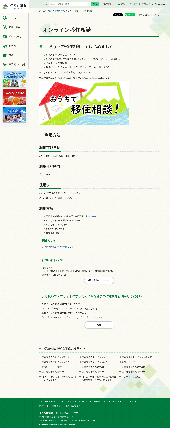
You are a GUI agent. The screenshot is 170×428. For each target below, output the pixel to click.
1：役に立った (51, 308)
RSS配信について (101, 402)
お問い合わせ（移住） (52, 367)
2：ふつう (67, 308)
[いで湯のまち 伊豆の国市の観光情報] (14, 79)
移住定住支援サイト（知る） (96, 357)
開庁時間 (56, 406)
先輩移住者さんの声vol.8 (94, 372)
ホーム (42, 11)
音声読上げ (146, 4)
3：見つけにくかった (93, 317)
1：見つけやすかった (54, 317)
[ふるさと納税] (14, 97)
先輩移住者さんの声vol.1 (54, 372)
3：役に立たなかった (86, 308)
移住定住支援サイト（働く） (96, 362)
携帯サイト (44, 406)
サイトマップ (129, 402)
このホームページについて (50, 402)
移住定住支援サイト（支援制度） (138, 357)
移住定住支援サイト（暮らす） (57, 357)
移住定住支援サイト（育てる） (57, 362)
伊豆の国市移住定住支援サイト (60, 11)
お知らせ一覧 (128, 362)
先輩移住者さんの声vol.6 (134, 367)
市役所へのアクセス (72, 406)
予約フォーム (92, 216)
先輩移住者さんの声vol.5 (134, 372)
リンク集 (116, 402)
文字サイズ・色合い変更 (129, 4)
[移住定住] (14, 114)
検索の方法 (106, 4)
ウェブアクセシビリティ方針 (77, 402)
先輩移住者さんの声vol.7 (94, 367)
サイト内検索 (47, 4)
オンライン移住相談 (131, 377)
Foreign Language (161, 4)
